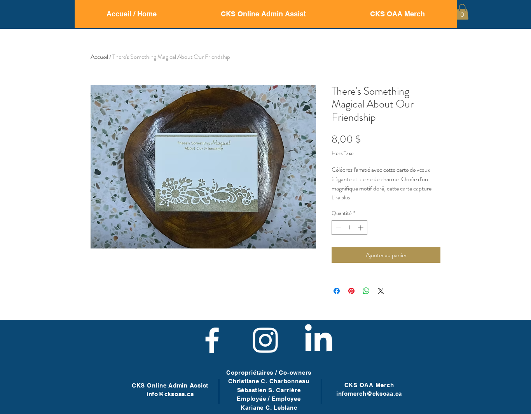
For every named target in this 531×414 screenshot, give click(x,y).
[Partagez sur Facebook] (336, 291)
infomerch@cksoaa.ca (369, 393)
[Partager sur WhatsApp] (366, 291)
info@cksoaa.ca (170, 394)
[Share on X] (381, 291)
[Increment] (361, 227)
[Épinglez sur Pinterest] (351, 291)
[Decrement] (337, 227)
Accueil (99, 56)
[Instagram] (265, 340)
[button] (462, 12)
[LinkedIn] (318, 340)
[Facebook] (212, 340)
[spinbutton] (349, 227)
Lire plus (341, 197)
